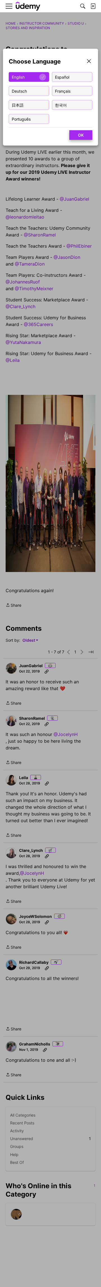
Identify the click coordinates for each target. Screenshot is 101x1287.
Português (21, 118)
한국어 (61, 104)
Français (62, 90)
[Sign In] (93, 6)
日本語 (18, 104)
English (18, 76)
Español (62, 76)
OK (81, 135)
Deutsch (19, 90)
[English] (28, 6)
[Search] (83, 6)
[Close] (89, 61)
